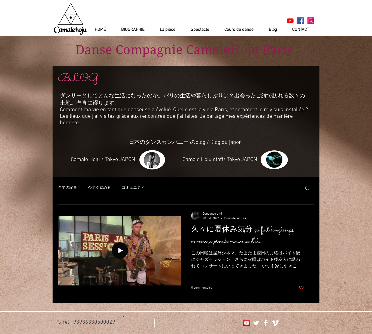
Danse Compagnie (129, 49)
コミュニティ (133, 187)
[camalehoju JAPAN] (300, 20)
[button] (307, 188)
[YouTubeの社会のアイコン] (246, 323)
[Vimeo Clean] (275, 323)
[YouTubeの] (290, 20)
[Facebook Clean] (265, 323)
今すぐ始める (99, 187)
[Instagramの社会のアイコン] (310, 20)
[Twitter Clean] (256, 323)
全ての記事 (67, 187)
